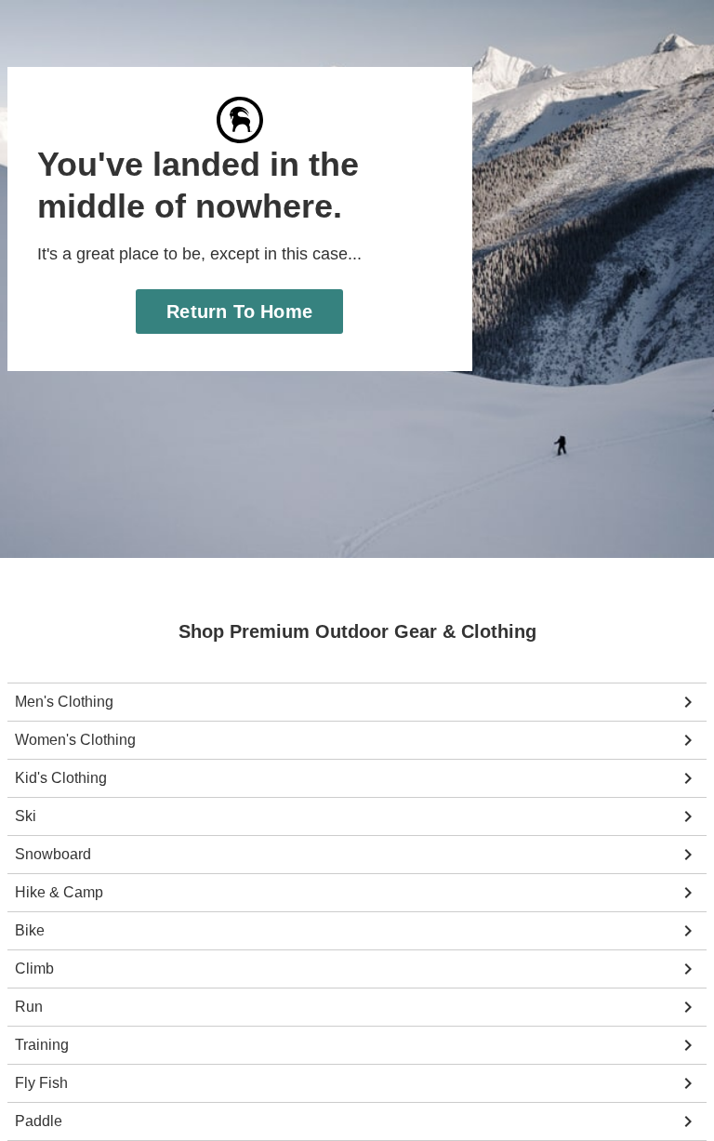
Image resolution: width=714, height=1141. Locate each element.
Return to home (239, 311)
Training (42, 1045)
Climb (34, 969)
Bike (29, 931)
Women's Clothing (74, 740)
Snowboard (51, 854)
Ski (25, 816)
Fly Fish (40, 1083)
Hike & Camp (57, 892)
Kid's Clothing (60, 778)
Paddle (37, 1121)
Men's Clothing (63, 702)
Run (28, 1007)
